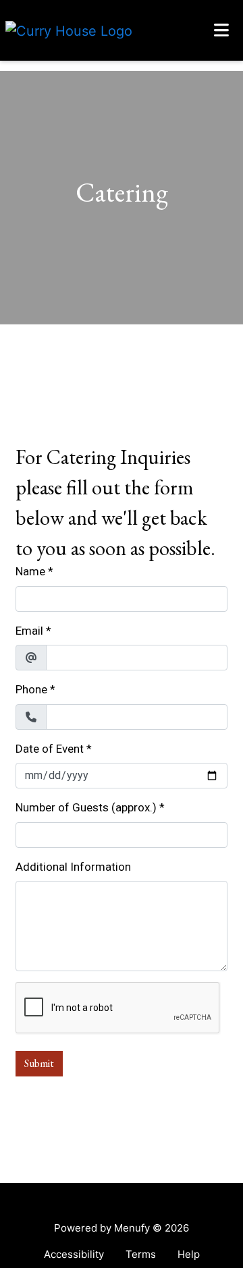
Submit (39, 1063)
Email (29, 630)
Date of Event (50, 748)
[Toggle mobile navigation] (222, 30)
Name (30, 571)
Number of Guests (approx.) (86, 807)
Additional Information (73, 866)
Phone (31, 689)
